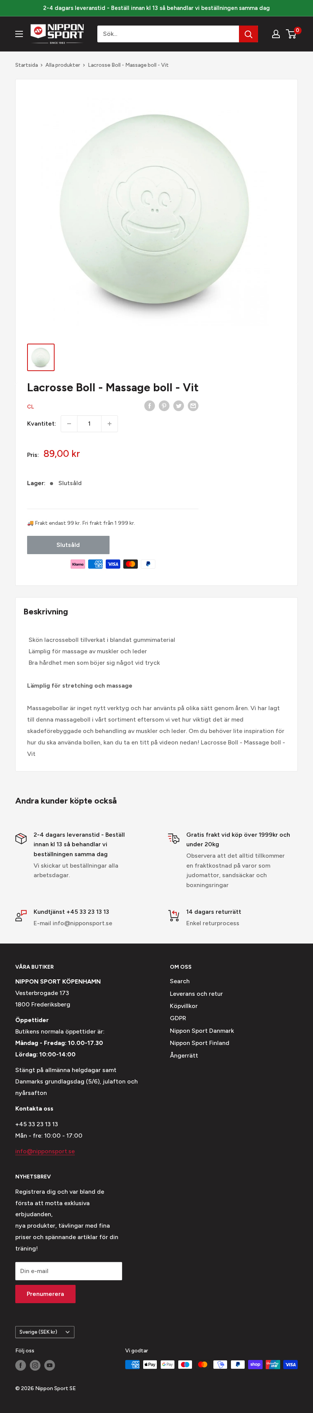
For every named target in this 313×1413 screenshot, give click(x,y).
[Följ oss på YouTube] (49, 1365)
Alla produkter (62, 65)
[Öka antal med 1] (110, 424)
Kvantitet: (41, 423)
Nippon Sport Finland (199, 1042)
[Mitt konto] (276, 34)
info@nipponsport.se (45, 1151)
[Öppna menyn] (19, 34)
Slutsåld (68, 544)
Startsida (26, 65)
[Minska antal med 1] (69, 424)
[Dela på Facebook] (149, 405)
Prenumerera (45, 1293)
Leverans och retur (196, 993)
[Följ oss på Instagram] (35, 1365)
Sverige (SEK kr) (38, 1332)
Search (180, 981)
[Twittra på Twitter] (178, 405)
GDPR (178, 1018)
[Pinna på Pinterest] (164, 405)
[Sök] (248, 34)
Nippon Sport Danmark (202, 1030)
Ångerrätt (184, 1055)
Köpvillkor (184, 1006)
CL (30, 406)
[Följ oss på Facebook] (20, 1365)
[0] (291, 34)
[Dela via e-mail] (193, 405)
